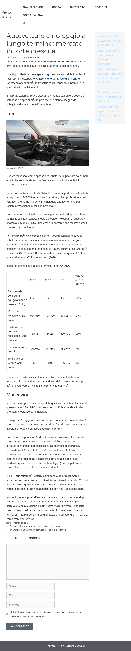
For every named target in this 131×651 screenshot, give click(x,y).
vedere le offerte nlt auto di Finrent (56, 78)
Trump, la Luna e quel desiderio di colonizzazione (35, 526)
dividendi (101, 7)
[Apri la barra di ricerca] (23, 23)
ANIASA (45, 193)
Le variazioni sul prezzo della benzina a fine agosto (109, 41)
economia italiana (19, 522)
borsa (56, 7)
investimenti (77, 7)
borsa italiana (33, 15)
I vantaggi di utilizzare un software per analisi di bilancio (38, 529)
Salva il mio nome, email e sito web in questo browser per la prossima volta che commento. (46, 614)
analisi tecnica (33, 7)
